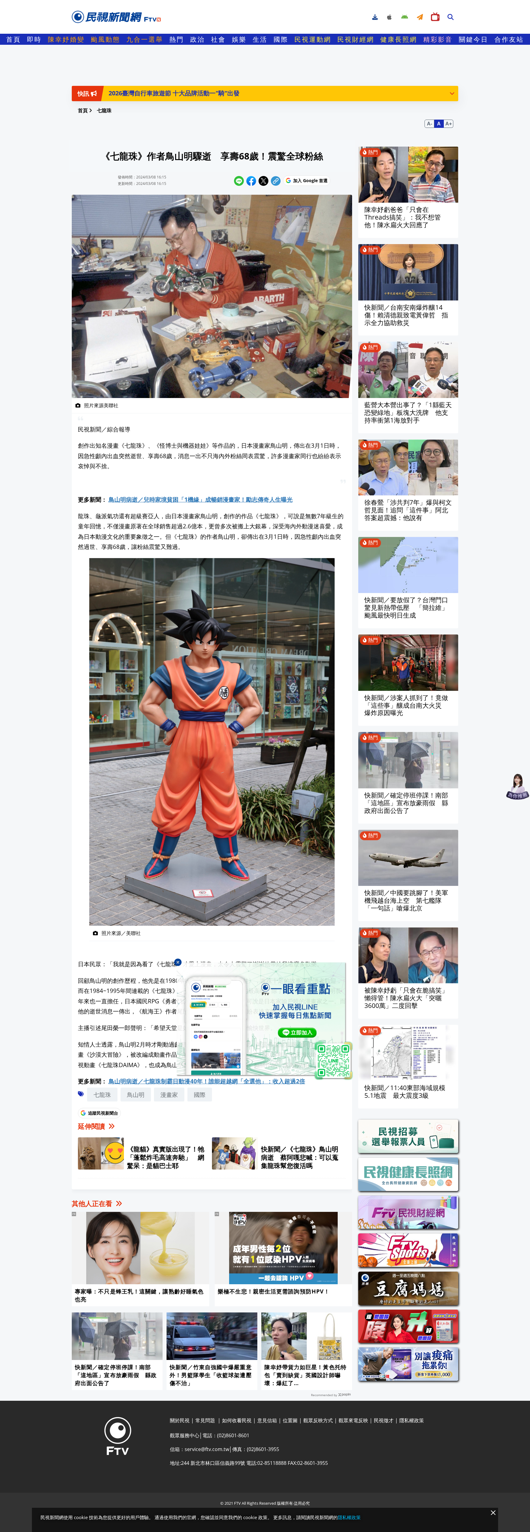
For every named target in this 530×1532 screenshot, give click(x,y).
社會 (218, 39)
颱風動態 (105, 39)
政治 (197, 39)
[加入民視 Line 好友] (265, 1021)
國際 (281, 39)
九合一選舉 (144, 39)
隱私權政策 (349, 1517)
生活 (260, 39)
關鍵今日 (473, 39)
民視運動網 (312, 39)
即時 (34, 39)
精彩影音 (438, 39)
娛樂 (239, 39)
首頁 (13, 39)
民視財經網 (355, 39)
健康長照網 (398, 39)
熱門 (176, 39)
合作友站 (509, 39)
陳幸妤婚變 (66, 39)
